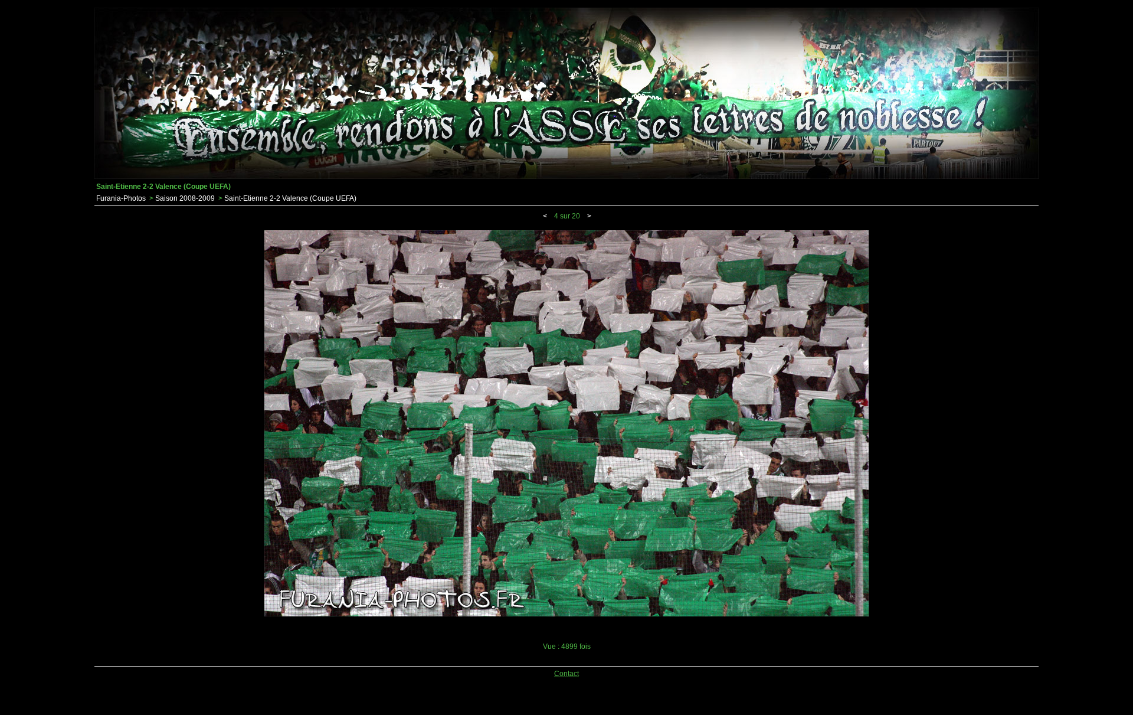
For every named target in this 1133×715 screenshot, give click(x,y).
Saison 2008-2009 (185, 198)
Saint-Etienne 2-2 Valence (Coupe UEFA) (290, 198)
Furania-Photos (121, 198)
